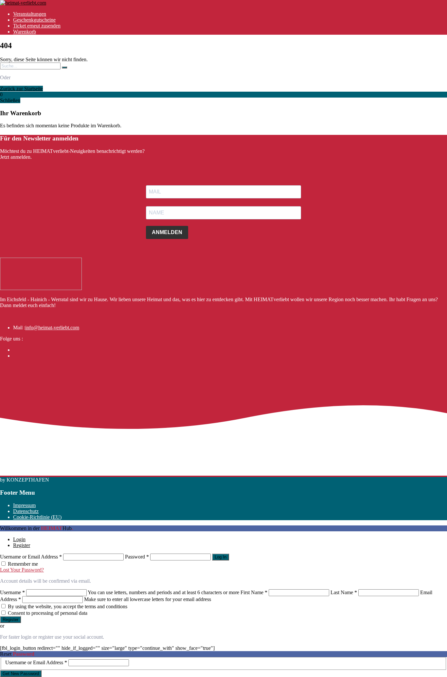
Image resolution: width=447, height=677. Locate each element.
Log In (220, 557)
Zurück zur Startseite (21, 88)
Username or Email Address (31, 556)
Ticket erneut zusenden (37, 25)
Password (137, 556)
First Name (254, 592)
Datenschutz (26, 511)
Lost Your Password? (22, 570)
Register (21, 545)
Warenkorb (24, 31)
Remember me (23, 564)
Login (19, 539)
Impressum (24, 505)
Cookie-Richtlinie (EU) (37, 517)
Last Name (344, 592)
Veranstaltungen (29, 14)
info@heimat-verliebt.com (52, 327)
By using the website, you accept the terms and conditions (67, 606)
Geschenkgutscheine (34, 20)
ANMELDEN (167, 232)
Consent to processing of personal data (47, 613)
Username (12, 592)
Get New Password (21, 673)
